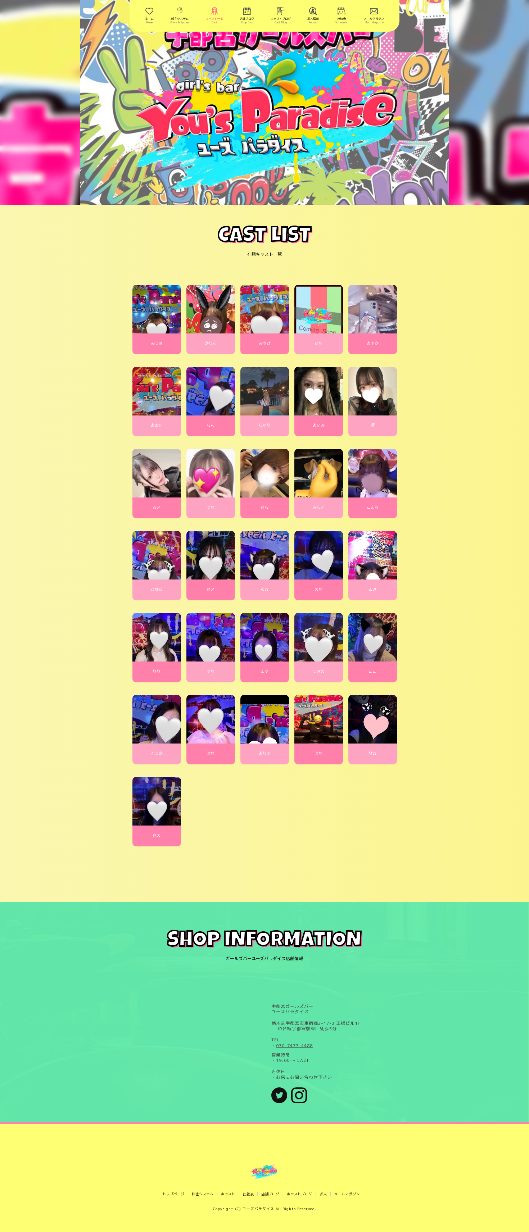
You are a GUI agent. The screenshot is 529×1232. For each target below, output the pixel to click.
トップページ (173, 1194)
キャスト (228, 1194)
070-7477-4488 (294, 1046)
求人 (323, 1194)
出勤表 (248, 1194)
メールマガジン (347, 1194)
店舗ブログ (270, 1194)
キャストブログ (299, 1194)
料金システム (202, 1194)
